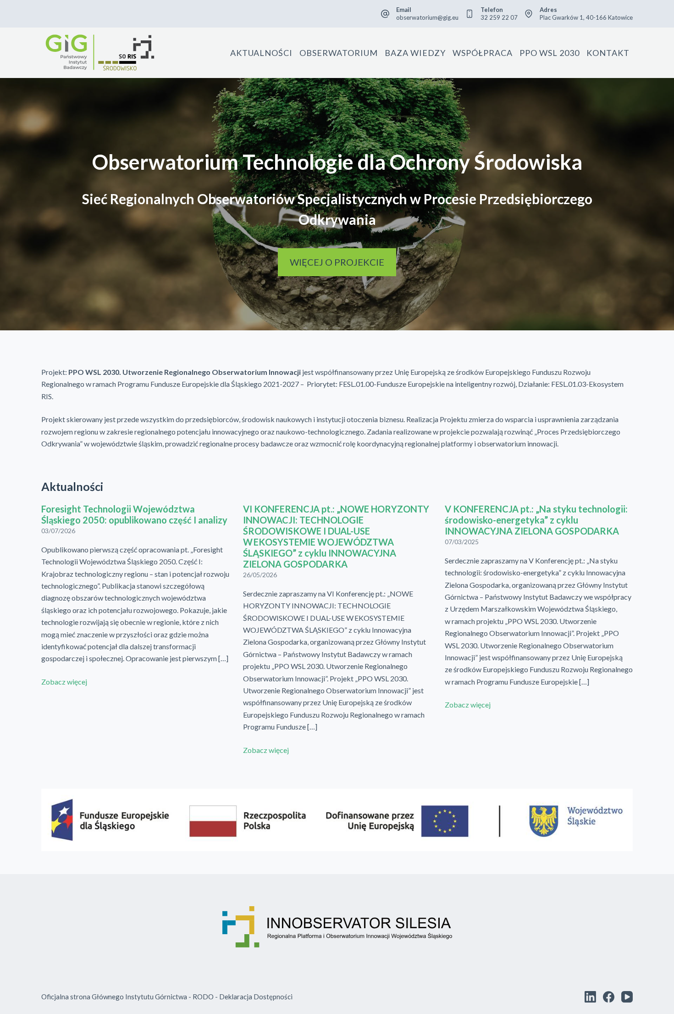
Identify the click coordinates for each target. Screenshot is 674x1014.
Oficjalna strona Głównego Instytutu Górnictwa (114, 996)
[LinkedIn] (590, 997)
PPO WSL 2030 (549, 53)
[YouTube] (627, 997)
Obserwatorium (338, 53)
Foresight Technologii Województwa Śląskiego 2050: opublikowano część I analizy (134, 514)
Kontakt (608, 53)
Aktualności (261, 53)
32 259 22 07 (499, 17)
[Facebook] (608, 997)
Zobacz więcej (64, 681)
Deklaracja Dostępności (256, 996)
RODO (203, 996)
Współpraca (483, 53)
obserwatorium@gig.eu (427, 17)
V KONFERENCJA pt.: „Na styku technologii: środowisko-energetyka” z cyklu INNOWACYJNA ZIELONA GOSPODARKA (536, 519)
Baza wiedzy (415, 53)
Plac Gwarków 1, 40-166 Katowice (586, 17)
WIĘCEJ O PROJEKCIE (337, 261)
